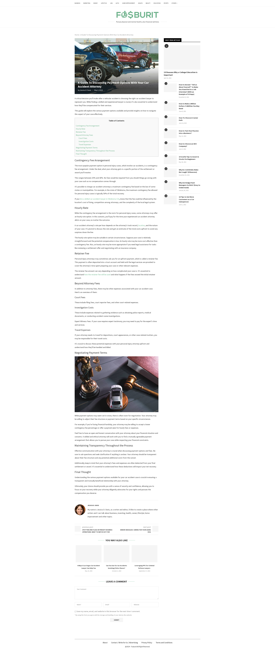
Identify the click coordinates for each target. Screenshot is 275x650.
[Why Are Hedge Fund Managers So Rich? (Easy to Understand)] (170, 186)
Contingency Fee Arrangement (88, 126)
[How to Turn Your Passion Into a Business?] (170, 134)
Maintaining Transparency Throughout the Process (95, 151)
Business (77, 3)
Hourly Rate (81, 129)
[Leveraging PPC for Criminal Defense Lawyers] (144, 553)
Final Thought (81, 154)
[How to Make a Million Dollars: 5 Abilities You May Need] (170, 106)
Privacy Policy (146, 642)
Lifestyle (104, 3)
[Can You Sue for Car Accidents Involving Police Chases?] (116, 553)
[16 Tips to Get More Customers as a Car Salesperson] (170, 200)
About (105, 642)
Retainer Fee (81, 132)
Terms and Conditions (164, 642)
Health (140, 3)
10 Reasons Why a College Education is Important (180, 73)
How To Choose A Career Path (188, 119)
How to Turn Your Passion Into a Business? (189, 132)
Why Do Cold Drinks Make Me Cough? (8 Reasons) (188, 171)
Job (111, 3)
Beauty (148, 3)
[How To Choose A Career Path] (170, 121)
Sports (166, 3)
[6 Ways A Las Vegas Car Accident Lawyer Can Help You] (89, 553)
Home (77, 35)
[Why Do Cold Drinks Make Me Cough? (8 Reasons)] (170, 173)
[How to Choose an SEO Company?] (170, 147)
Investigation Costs (86, 141)
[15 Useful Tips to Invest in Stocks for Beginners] (170, 160)
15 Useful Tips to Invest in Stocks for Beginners (189, 158)
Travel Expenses (85, 144)
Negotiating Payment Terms (87, 147)
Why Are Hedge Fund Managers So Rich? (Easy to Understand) (189, 185)
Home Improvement (128, 3)
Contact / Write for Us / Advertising (124, 642)
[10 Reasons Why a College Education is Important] (182, 57)
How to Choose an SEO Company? (188, 145)
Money (95, 3)
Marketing (86, 3)
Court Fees (83, 138)
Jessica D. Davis (85, 90)
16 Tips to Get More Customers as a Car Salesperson (186, 199)
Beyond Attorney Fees (84, 135)
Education (157, 3)
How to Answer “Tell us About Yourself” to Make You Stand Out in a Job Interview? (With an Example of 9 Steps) (188, 89)
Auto (117, 3)
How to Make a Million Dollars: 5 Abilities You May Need (189, 106)
